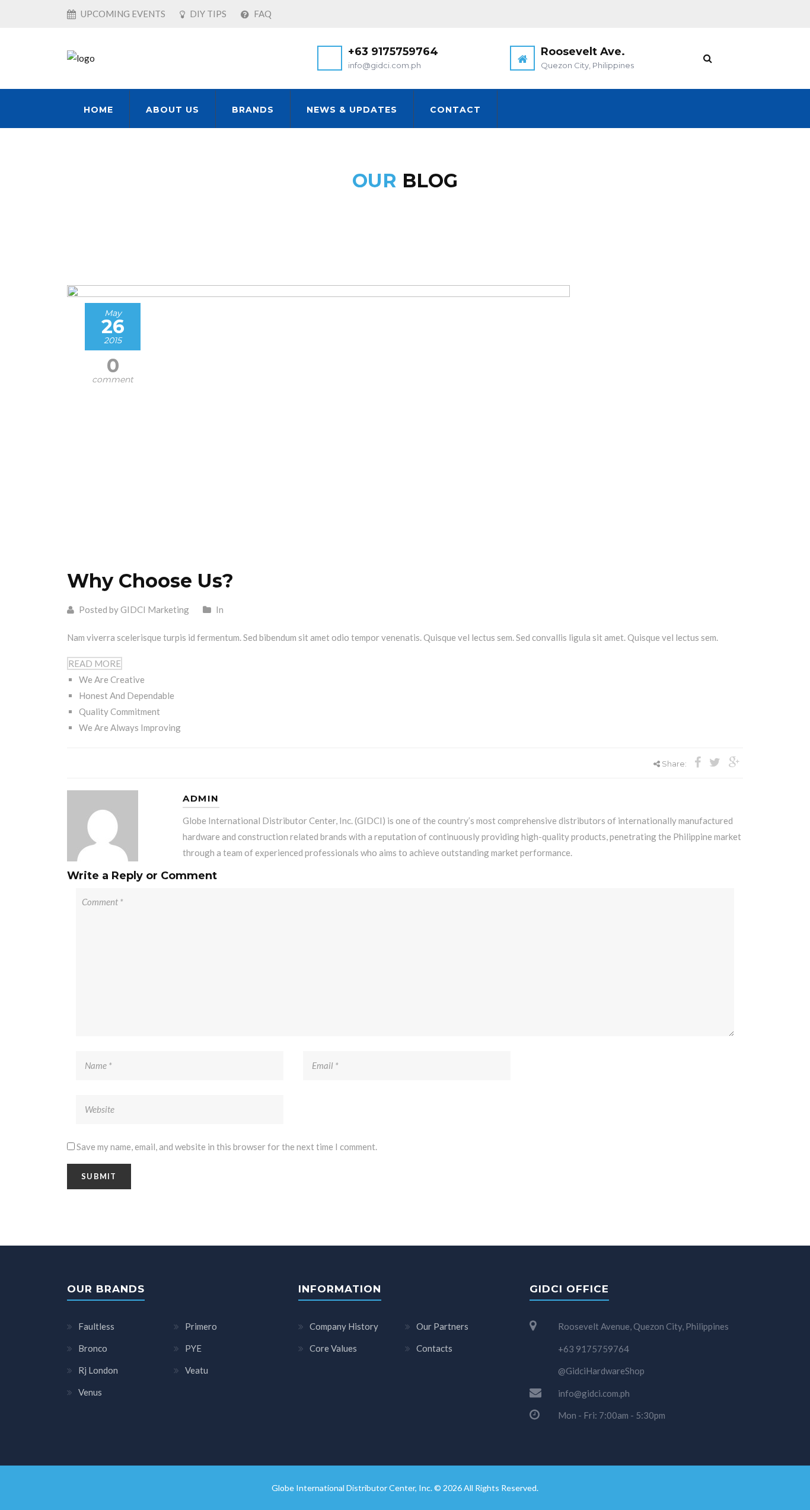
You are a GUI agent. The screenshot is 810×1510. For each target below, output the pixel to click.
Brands (253, 109)
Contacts (434, 1348)
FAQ (262, 13)
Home (98, 109)
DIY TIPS (207, 13)
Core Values (333, 1348)
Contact (455, 109)
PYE (193, 1348)
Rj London (98, 1370)
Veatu (196, 1370)
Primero (201, 1326)
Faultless (96, 1326)
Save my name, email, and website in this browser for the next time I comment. (226, 1146)
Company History (344, 1326)
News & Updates (352, 109)
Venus (90, 1392)
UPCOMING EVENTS (122, 13)
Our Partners (442, 1326)
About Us (172, 109)
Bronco (92, 1348)
